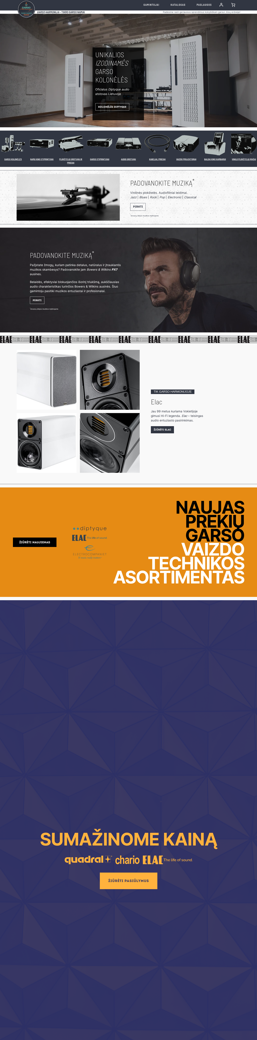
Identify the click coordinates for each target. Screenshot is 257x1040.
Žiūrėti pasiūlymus (128, 881)
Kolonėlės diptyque (112, 106)
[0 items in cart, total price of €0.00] (233, 5)
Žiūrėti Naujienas (34, 542)
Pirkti (138, 206)
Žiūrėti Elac (162, 429)
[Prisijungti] (221, 5)
